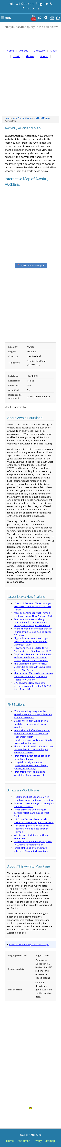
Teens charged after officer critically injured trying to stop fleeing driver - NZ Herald (33, 632)
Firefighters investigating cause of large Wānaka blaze (32, 757)
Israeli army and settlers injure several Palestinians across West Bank (31, 813)
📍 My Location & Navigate (31, 265)
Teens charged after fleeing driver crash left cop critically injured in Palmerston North (32, 733)
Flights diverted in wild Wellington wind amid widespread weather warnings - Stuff (31, 641)
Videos (44, 56)
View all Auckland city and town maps (29, 944)
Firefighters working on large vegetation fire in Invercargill (29, 773)
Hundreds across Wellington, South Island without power (33, 741)
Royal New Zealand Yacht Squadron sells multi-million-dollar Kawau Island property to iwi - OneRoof (33, 657)
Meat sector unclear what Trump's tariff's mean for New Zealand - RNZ (33, 614)
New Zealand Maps (22, 118)
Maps (53, 50)
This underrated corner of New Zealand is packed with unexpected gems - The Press (32, 667)
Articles (23, 50)
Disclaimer (23, 1141)
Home (10, 50)
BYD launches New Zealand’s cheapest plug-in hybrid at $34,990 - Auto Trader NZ (33, 686)
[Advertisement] (30, 88)
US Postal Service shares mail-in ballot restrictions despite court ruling (34, 821)
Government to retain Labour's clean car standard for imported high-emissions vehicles (34, 749)
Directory (39, 50)
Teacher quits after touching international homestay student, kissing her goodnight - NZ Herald (32, 622)
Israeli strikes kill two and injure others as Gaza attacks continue (31, 849)
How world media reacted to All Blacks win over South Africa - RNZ (32, 649)
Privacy (37, 1141)
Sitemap (50, 1141)
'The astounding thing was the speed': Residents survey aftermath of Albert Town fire (33, 714)
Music (16, 56)
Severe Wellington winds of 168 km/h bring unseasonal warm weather (31, 724)
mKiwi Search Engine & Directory (30, 5)
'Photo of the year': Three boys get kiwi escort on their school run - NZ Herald (32, 606)
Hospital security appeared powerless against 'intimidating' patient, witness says (31, 765)
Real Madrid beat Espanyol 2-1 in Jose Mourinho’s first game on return (34, 798)
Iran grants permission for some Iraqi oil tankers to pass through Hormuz (31, 829)
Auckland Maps (41, 118)
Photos (30, 56)
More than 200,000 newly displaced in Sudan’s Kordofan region (33, 843)
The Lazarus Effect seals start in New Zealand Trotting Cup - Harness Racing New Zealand (33, 676)
